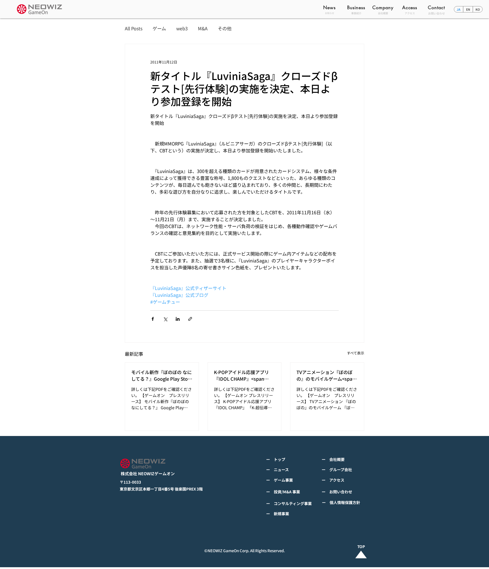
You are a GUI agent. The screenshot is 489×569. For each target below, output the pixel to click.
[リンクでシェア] (190, 318)
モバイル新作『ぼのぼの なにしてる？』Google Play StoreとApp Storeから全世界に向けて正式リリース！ (161, 375)
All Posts (133, 28)
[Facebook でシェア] (152, 318)
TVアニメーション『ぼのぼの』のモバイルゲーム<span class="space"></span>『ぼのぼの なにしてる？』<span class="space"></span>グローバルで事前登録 (326, 375)
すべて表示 (355, 352)
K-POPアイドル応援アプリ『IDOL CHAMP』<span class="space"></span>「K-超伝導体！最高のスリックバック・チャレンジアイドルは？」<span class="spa (243, 375)
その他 (225, 28)
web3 (182, 28)
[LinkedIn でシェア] (177, 318)
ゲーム (159, 28)
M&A (203, 28)
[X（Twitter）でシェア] (165, 318)
